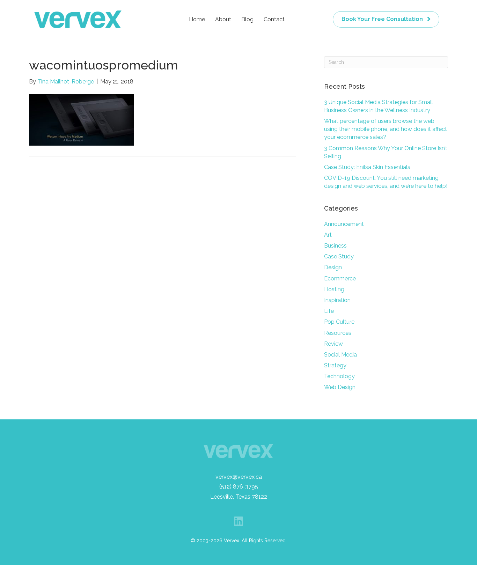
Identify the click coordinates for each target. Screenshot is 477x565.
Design (333, 267)
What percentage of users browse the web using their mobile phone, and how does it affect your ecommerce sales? (385, 129)
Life (329, 311)
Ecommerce (340, 278)
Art (328, 235)
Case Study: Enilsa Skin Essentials (367, 167)
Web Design (339, 387)
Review (333, 343)
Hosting (334, 289)
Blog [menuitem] (247, 19)
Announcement (344, 224)
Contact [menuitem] (274, 19)
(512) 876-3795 (238, 486)
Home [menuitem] (197, 19)
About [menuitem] (223, 19)
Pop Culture (339, 321)
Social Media (340, 354)
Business (335, 245)
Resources (337, 333)
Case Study (339, 256)
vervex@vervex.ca (238, 477)
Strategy (335, 365)
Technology (339, 376)
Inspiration (337, 300)
